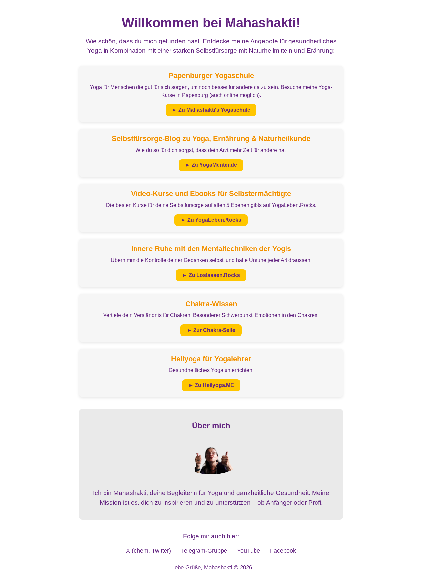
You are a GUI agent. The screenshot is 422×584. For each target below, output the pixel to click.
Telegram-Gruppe (204, 550)
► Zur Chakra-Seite (211, 330)
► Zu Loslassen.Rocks (211, 275)
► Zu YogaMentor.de (211, 165)
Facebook (283, 550)
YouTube (248, 550)
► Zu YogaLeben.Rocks (211, 220)
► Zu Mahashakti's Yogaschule (211, 110)
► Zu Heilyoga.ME (211, 385)
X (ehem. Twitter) (148, 550)
